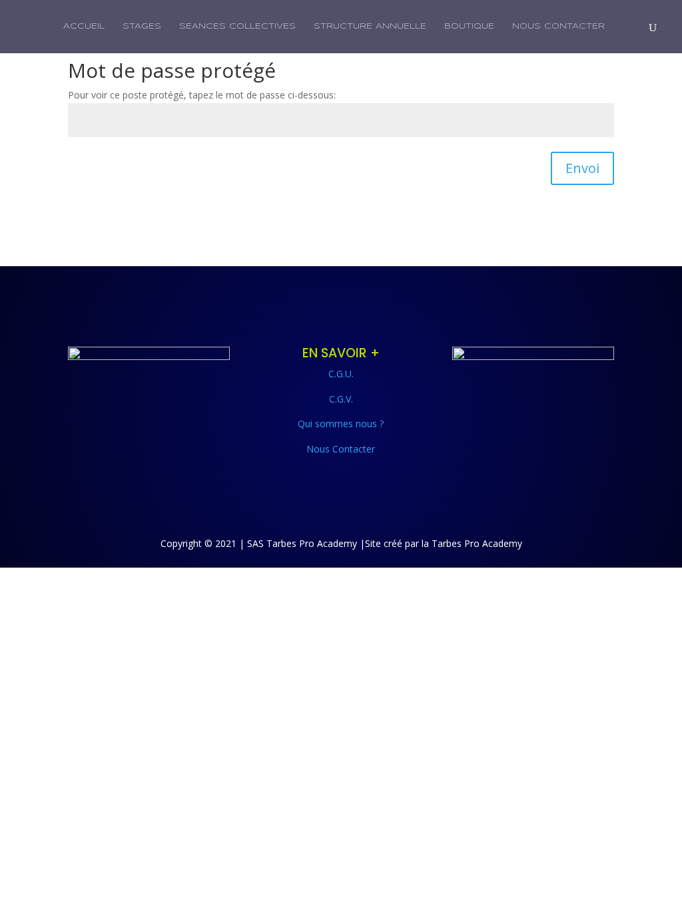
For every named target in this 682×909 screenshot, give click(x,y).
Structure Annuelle (370, 26)
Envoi (582, 168)
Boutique (469, 26)
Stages (142, 26)
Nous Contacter (558, 26)
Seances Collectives (237, 26)
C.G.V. (341, 399)
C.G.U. (341, 373)
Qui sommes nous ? (341, 423)
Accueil (84, 26)
